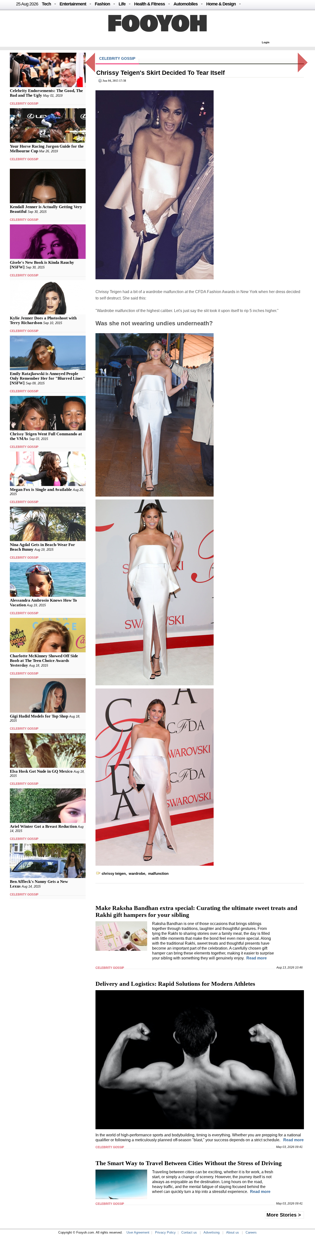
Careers (251, 1232)
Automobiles (185, 3)
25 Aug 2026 (27, 3)
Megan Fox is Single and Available (41, 489)
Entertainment (73, 3)
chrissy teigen (114, 873)
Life (122, 3)
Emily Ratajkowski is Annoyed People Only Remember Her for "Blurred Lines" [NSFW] (47, 378)
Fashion (102, 3)
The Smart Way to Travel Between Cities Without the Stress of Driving (188, 1163)
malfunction (158, 873)
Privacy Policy (165, 1232)
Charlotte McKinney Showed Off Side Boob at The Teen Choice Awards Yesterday (44, 661)
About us (232, 1232)
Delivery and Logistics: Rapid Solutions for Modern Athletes (175, 983)
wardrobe (137, 873)
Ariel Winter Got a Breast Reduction (43, 826)
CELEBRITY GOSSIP (24, 103)
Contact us (189, 1232)
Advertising (212, 1232)
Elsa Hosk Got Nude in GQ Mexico (41, 771)
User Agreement (137, 1232)
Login (265, 42)
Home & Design (221, 3)
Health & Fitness (149, 3)
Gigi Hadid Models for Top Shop (39, 716)
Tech (46, 3)
